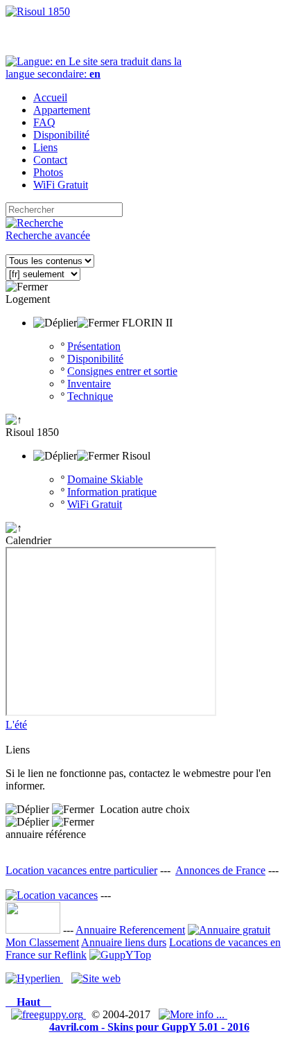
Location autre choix (145, 809)
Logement (28, 299)
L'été (16, 725)
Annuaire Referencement (130, 930)
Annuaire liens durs (123, 942)
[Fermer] (27, 287)
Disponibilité (95, 359)
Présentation (94, 346)
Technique (90, 396)
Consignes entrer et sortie (122, 371)
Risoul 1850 (32, 432)
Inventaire (89, 384)
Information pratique (112, 492)
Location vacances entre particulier (81, 870)
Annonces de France (220, 870)
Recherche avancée (48, 235)
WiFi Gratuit (94, 504)
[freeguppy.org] (48, 1014)
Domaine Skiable (105, 479)
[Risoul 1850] (38, 11)
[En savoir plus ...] (193, 1014)
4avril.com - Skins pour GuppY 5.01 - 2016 (149, 1027)
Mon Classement (42, 942)
